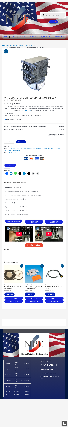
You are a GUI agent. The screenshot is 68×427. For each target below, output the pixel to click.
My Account (44, 37)
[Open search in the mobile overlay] (53, 15)
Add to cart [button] (9, 294)
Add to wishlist (10, 165)
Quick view (14, 298)
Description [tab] (7, 182)
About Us (22, 37)
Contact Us (33, 37)
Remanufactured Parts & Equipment (51, 148)
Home (5, 37)
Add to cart (21, 142)
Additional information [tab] (19, 182)
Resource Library (59, 37)
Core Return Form (26, 110)
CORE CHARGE (13, 119)
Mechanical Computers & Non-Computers (21, 148)
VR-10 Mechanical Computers (12, 150)
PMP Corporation (36, 148)
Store (13, 37)
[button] (60, 52)
